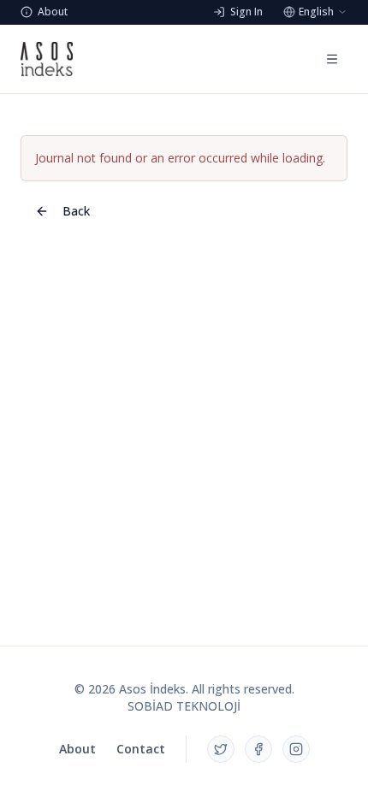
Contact (140, 749)
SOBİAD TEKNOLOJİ (184, 706)
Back (76, 211)
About (77, 749)
